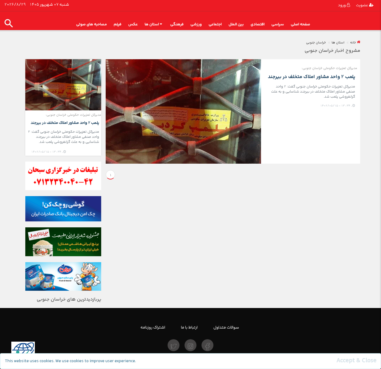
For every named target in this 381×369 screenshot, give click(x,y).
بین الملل (236, 24)
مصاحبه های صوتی (91, 24)
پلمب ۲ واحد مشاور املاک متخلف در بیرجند (311, 76)
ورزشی (196, 24)
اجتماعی (215, 24)
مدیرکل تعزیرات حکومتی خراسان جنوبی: (329, 68)
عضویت (362, 5)
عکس (133, 24)
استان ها (152, 24)
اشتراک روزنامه (152, 327)
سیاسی (277, 24)
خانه (353, 42)
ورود (342, 5)
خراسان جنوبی (316, 42)
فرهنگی (177, 24)
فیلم (117, 24)
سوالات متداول (226, 327)
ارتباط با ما (189, 327)
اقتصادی (258, 24)
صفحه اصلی (300, 24)
